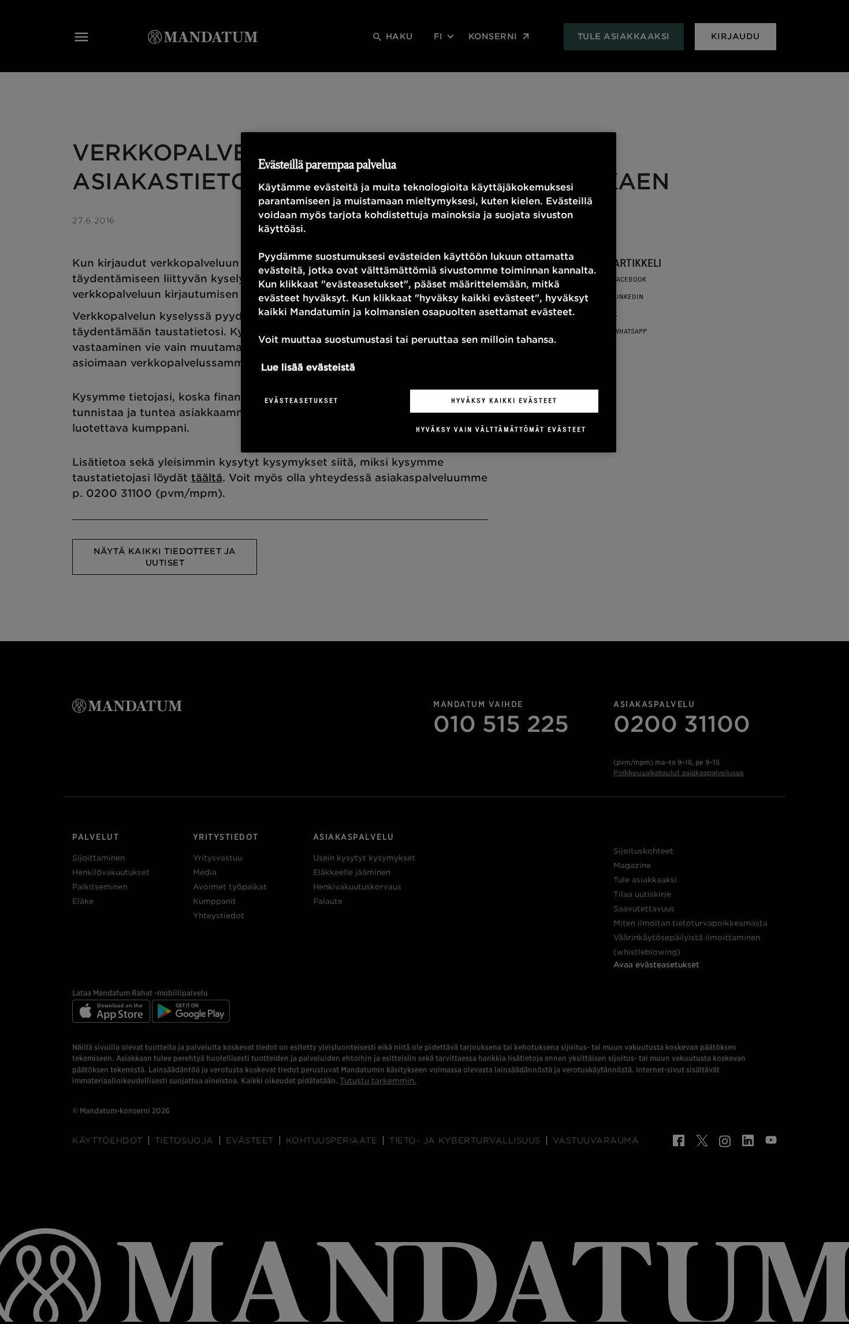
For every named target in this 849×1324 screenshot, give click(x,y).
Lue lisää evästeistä (308, 367)
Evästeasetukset (301, 401)
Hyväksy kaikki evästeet (504, 401)
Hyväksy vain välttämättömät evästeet (501, 429)
